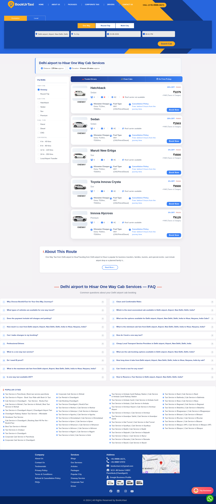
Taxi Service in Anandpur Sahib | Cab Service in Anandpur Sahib (134, 417)
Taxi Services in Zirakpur (15, 430)
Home (41, 4)
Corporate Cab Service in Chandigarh (20, 440)
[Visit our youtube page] (132, 492)
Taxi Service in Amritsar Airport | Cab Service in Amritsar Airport (134, 408)
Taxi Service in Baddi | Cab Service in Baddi (129, 429)
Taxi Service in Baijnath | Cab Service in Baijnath (131, 432)
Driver (73, 486)
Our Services (76, 462)
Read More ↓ (110, 267)
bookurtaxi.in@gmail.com (121, 466)
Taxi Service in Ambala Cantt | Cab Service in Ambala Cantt (135, 400)
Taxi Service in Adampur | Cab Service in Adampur (78, 411)
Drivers (110, 4)
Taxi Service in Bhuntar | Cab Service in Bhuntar (184, 418)
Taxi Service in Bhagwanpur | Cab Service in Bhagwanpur (187, 411)
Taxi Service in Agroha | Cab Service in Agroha (76, 414)
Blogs (73, 458)
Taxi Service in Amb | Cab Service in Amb (74, 435)
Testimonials (40, 466)
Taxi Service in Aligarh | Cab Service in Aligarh (76, 432)
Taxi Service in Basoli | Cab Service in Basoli (129, 443)
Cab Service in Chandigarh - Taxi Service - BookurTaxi (26, 401)
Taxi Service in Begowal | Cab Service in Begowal (184, 404)
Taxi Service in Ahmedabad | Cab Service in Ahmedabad (80, 418)
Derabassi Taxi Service (14, 417)
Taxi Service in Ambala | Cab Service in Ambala (130, 403)
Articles (74, 466)
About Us (56, 4)
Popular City (76, 474)
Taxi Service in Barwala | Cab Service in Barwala (131, 439)
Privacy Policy (41, 470)
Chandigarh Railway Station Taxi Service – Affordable (26, 414)
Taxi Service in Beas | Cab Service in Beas (181, 401)
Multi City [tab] (125, 26)
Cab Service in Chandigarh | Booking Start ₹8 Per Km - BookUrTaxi (27, 422)
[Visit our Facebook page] (110, 491)
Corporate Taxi (92, 4)
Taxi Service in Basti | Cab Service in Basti (181, 394)
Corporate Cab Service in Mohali (71, 394)
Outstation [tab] (15, 18)
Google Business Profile (120, 477)
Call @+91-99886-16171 (153, 5)
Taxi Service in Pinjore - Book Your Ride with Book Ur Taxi (28, 397)
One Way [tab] (86, 26)
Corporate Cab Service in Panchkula (19, 437)
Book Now (174, 110)
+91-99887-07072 (117, 462)
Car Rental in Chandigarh (68, 397)
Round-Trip (44, 94)
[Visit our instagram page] (125, 491)
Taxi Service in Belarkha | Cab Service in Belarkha (184, 408)
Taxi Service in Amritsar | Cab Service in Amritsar (131, 413)
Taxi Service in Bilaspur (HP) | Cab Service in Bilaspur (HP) (188, 425)
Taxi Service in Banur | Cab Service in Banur (129, 436)
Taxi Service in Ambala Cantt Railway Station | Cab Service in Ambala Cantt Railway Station (135, 395)
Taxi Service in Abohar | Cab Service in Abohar (76, 408)
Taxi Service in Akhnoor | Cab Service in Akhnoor (77, 428)
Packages (72, 4)
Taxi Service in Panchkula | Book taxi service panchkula (27, 394)
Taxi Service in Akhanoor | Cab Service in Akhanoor (78, 425)
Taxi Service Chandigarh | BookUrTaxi (73, 404)
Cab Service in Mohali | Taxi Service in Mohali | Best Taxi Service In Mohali (27, 405)
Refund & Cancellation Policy (47, 478)
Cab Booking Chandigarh (68, 401)
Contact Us (127, 4)
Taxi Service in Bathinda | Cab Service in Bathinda (184, 397)
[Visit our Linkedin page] (118, 491)
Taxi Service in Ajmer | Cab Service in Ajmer (75, 421)
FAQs (37, 482)
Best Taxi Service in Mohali (15, 426)
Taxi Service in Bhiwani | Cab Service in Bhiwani (183, 414)
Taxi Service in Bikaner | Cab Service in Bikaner (183, 421)
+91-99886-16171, (118, 459)
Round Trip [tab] (105, 26)
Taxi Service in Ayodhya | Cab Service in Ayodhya (131, 426)
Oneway (43, 90)
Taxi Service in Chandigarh (15, 433)
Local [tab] (36, 18)
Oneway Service (78, 478)
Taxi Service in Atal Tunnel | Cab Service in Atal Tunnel (133, 422)
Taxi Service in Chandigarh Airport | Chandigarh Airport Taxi (28, 410)
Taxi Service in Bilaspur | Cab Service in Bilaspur (184, 428)
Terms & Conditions (43, 474)
